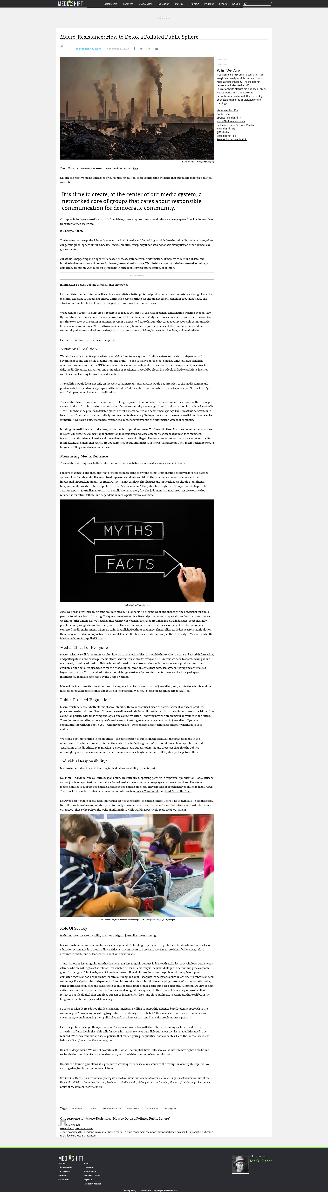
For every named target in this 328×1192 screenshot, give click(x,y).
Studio (236, 4)
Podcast (209, 4)
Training (194, 4)
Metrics (179, 4)
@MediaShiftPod (226, 136)
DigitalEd (88, 1179)
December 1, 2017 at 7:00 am (76, 1128)
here (135, 168)
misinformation (152, 1108)
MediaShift (70, 1158)
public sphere (170, 1108)
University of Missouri (187, 634)
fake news (92, 1108)
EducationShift (65, 1167)
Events (223, 4)
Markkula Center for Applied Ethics (81, 638)
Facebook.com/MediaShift (232, 139)
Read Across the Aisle (178, 791)
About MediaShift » (227, 110)
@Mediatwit (223, 132)
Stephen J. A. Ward (90, 48)
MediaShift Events (92, 1175)
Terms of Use (145, 1190)
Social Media (110, 4)
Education (163, 4)
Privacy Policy (130, 1190)
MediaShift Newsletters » (231, 121)
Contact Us (89, 1167)
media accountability (111, 1108)
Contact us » (223, 114)
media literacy (133, 1108)
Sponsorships (90, 1171)
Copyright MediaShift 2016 (165, 1190)
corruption (77, 1108)
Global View (145, 4)
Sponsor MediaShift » (229, 117)
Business (128, 4)
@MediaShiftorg (226, 128)
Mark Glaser (261, 1160)
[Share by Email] (154, 48)
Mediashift (70, 3)
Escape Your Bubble (147, 791)
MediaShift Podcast (92, 1183)
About (86, 1163)
